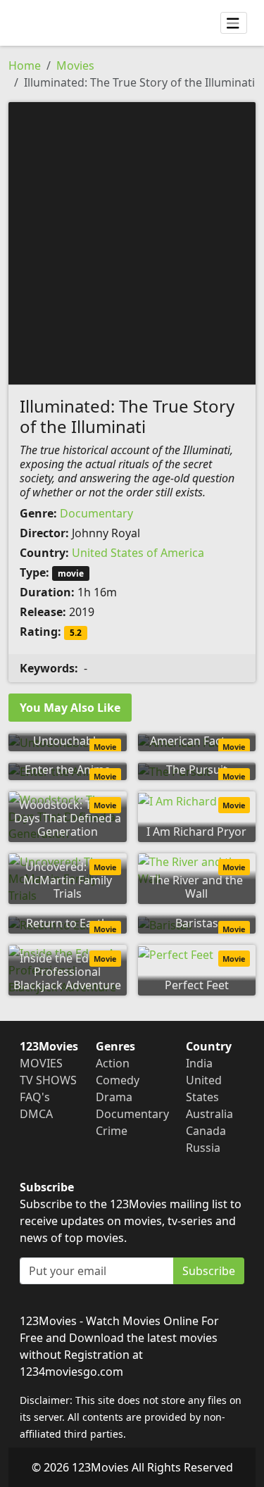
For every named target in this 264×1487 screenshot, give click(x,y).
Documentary (96, 513)
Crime (111, 1130)
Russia (203, 1147)
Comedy (117, 1080)
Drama (114, 1097)
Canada (206, 1130)
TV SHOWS (48, 1080)
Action (113, 1063)
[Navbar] (233, 23)
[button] (132, 242)
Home (24, 65)
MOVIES (41, 1063)
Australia (209, 1114)
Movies (75, 65)
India (199, 1063)
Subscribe (208, 1271)
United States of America (138, 552)
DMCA (36, 1114)
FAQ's (35, 1097)
